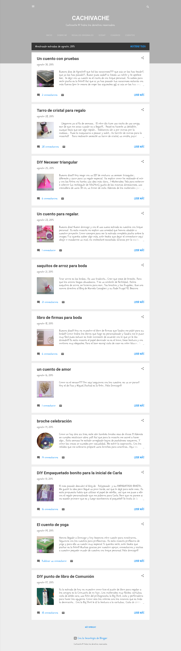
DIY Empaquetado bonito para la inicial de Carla (79, 473)
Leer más (139, 95)
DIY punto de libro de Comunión (65, 576)
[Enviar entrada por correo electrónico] (62, 95)
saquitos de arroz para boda (62, 265)
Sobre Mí (62, 35)
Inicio (49, 35)
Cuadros (115, 35)
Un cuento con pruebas (58, 58)
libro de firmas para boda (59, 317)
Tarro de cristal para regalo (61, 110)
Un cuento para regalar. (58, 214)
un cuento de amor (54, 369)
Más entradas (90, 627)
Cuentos (130, 35)
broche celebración (54, 421)
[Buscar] (147, 7)
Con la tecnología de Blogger (92, 638)
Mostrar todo (138, 46)
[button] (142, 58)
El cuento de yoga (53, 524)
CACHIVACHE (90, 18)
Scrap (102, 35)
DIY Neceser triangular (57, 162)
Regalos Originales (83, 35)
